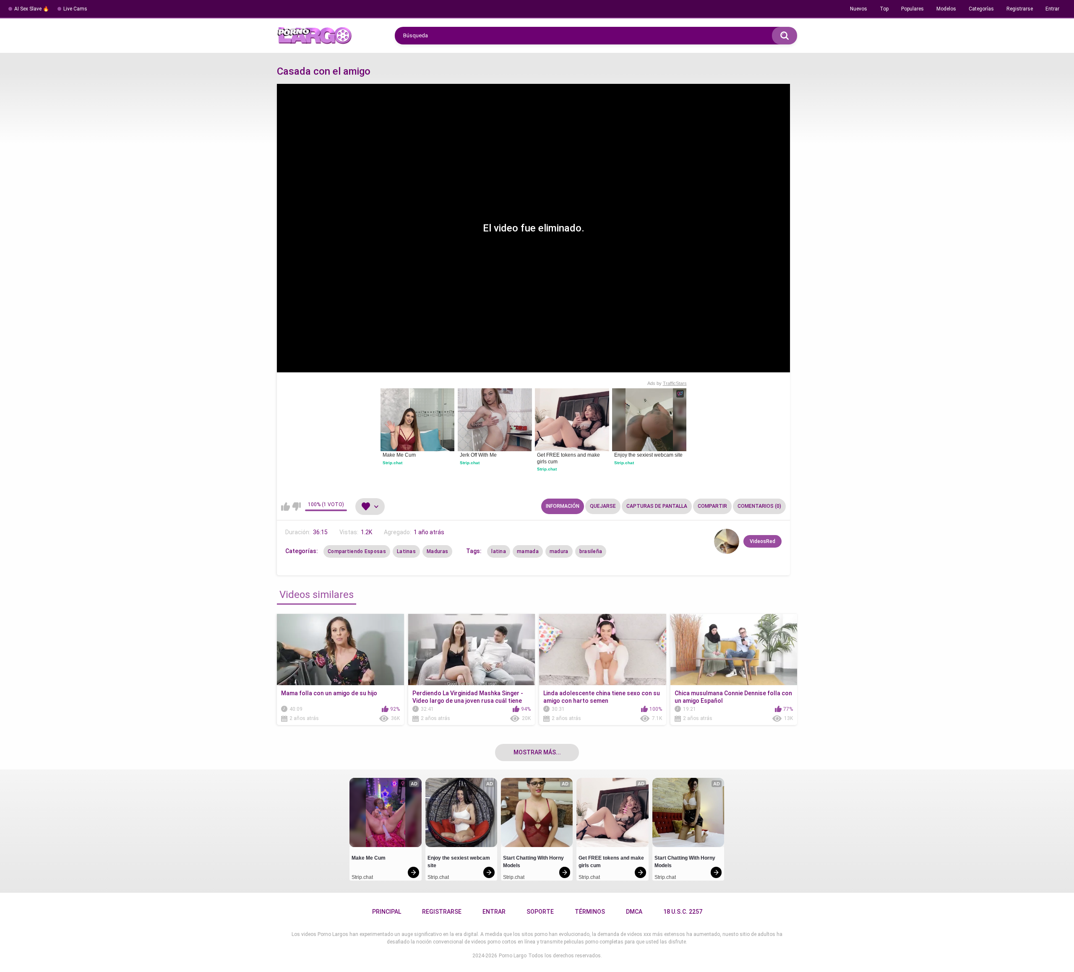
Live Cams (75, 9)
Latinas (406, 551)
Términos (590, 911)
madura (559, 551)
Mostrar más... (537, 752)
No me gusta (296, 506)
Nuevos (858, 9)
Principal (386, 911)
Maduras (437, 551)
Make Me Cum (399, 455)
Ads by (667, 383)
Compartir (712, 506)
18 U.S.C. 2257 (682, 911)
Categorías (981, 9)
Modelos (946, 9)
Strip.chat (392, 462)
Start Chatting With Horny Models (534, 861)
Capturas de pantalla (656, 506)
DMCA (634, 911)
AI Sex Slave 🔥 (31, 9)
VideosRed (762, 541)
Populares (912, 9)
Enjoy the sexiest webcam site (648, 455)
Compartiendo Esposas (357, 551)
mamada (528, 551)
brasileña (590, 551)
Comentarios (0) (759, 506)
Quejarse (603, 506)
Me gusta (285, 506)
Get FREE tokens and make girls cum (569, 458)
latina (498, 551)
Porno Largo (513, 956)
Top (884, 9)
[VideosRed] (726, 541)
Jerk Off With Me (478, 455)
